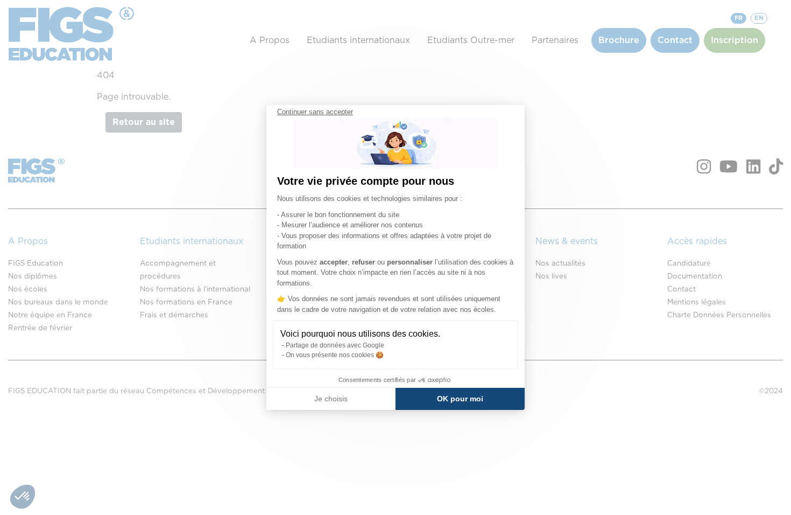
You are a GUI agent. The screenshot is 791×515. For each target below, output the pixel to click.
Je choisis (331, 398)
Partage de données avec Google (335, 345)
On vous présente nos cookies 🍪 (335, 355)
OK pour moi (460, 398)
